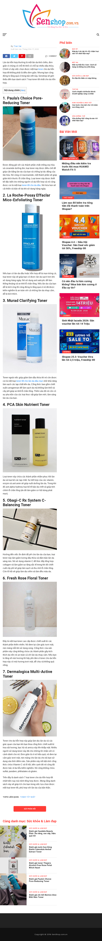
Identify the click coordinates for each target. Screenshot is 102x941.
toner (40, 69)
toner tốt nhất (27, 797)
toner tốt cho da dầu (31, 185)
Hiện (23, 90)
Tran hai (17, 46)
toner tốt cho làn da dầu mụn (29, 381)
